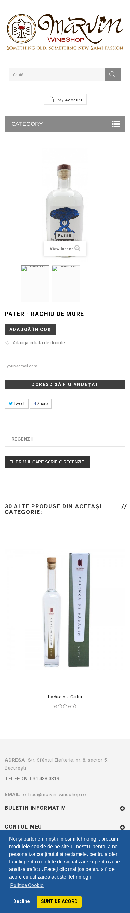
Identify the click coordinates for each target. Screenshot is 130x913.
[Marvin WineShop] (65, 33)
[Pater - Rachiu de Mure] (35, 283)
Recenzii (22, 439)
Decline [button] (21, 901)
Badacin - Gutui (65, 697)
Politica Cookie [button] (27, 885)
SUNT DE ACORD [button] (59, 901)
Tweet (19, 403)
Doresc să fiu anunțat (65, 384)
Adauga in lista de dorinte (39, 343)
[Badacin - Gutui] (65, 609)
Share (42, 403)
